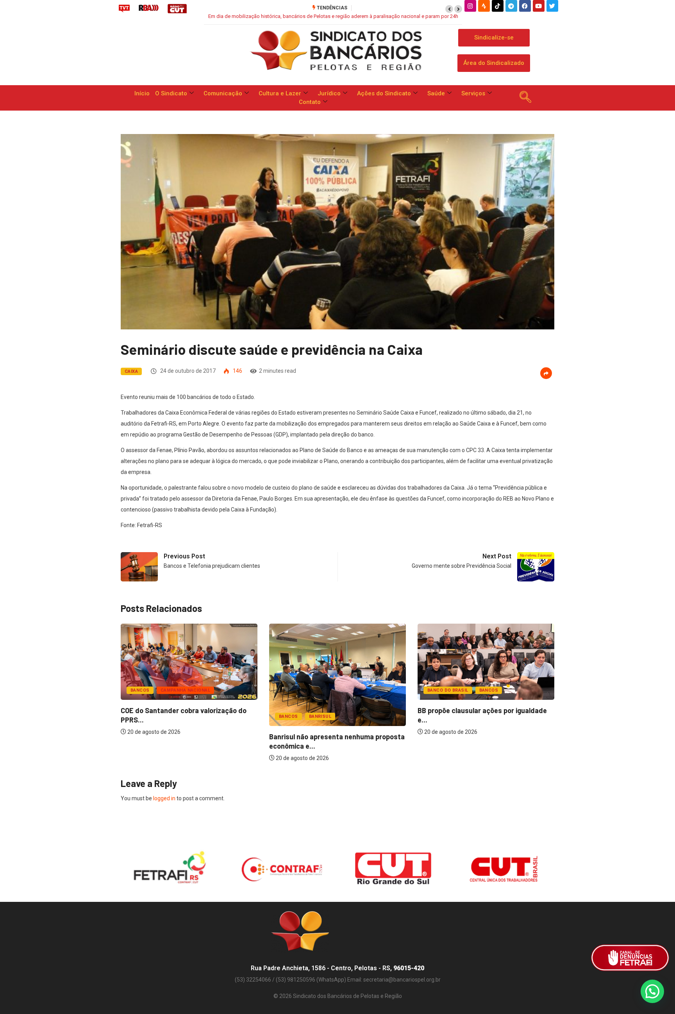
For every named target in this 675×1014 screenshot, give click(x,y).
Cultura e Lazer (280, 93)
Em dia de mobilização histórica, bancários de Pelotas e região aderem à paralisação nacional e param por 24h (333, 16)
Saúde (436, 93)
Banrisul (320, 716)
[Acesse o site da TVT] (124, 8)
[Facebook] (525, 6)
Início (142, 93)
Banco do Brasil (447, 690)
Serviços (473, 93)
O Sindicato (171, 93)
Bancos (140, 690)
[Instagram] (470, 6)
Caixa (131, 371)
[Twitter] (552, 6)
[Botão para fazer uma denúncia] (630, 957)
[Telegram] (511, 6)
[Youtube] (539, 6)
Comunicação (223, 93)
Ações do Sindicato (384, 93)
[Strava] (484, 6)
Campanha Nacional (185, 690)
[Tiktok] (498, 6)
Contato (310, 102)
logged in (164, 798)
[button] (449, 9)
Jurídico (329, 93)
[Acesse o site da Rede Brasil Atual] (149, 8)
